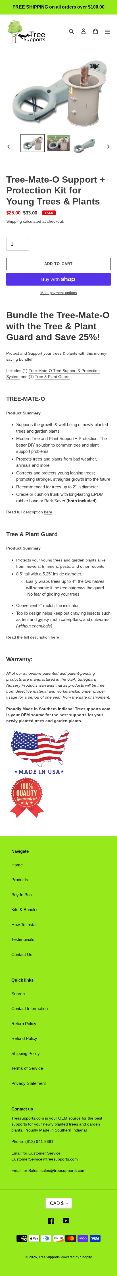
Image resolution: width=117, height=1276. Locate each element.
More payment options (58, 293)
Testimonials (22, 939)
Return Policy (23, 1023)
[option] (33, 143)
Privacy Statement (28, 1083)
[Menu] (107, 31)
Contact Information (29, 1008)
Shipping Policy (25, 1053)
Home (17, 864)
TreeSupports (49, 1257)
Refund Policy (24, 1038)
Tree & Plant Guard (52, 376)
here (48, 512)
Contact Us (21, 954)
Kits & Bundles (25, 909)
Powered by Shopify (76, 1257)
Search (18, 993)
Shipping (14, 221)
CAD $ (57, 1203)
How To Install (24, 924)
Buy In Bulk (22, 894)
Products (19, 879)
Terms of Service (27, 1068)
